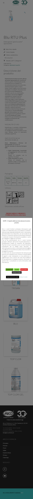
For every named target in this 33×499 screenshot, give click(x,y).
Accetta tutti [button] (9, 269)
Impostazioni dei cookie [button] (12, 277)
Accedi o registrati (16, 421)
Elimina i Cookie (23, 277)
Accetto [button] (17, 269)
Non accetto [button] (24, 269)
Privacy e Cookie (17, 272)
